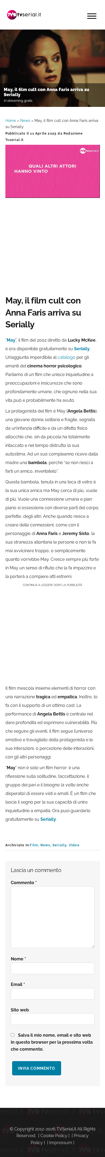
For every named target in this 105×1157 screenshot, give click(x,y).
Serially (59, 845)
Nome (18, 958)
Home (10, 120)
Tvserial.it (24, 14)
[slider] (52, 193)
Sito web (20, 1010)
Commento (24, 882)
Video (74, 845)
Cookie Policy (53, 1135)
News (25, 120)
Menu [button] (92, 16)
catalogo (66, 357)
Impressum (60, 1142)
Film (34, 845)
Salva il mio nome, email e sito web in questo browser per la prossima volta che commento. (52, 1042)
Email (18, 984)
